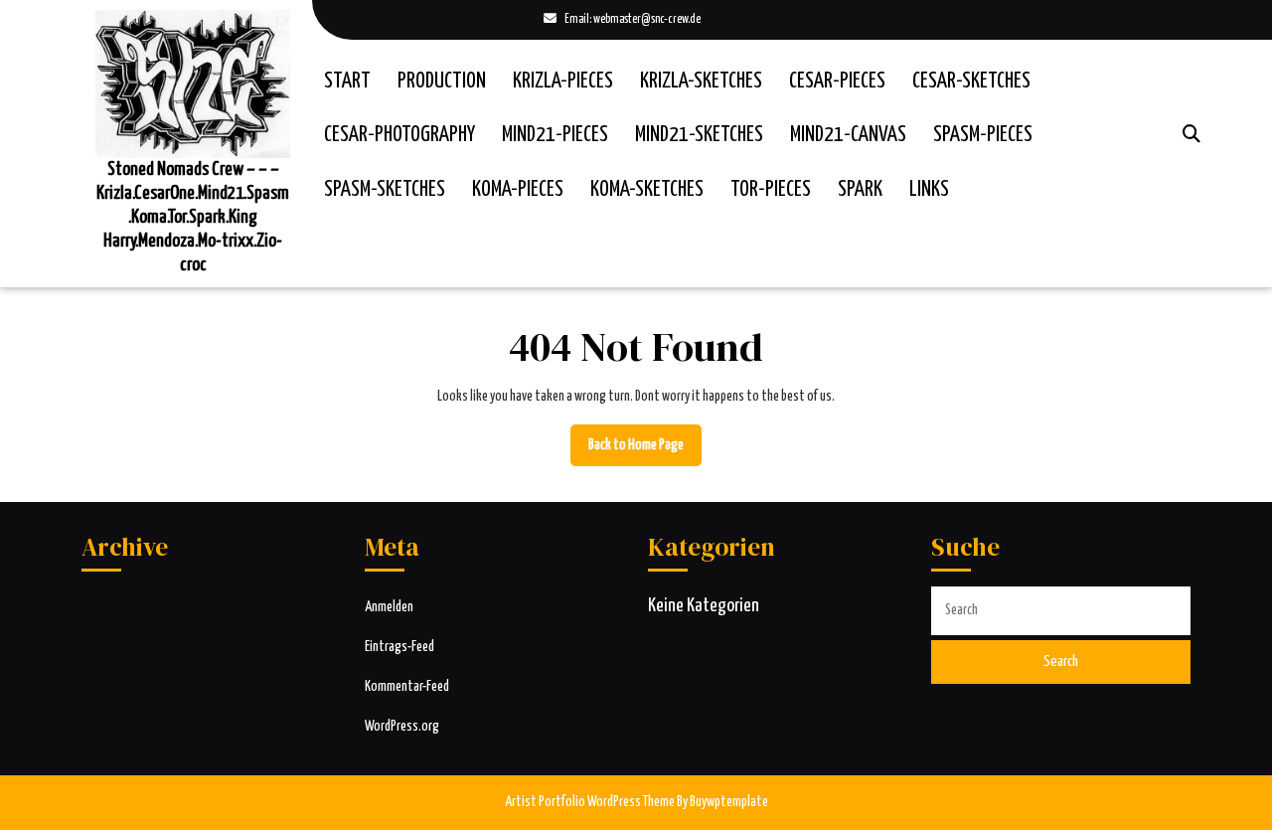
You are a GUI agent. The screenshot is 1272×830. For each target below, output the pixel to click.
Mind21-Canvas (848, 135)
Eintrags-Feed (399, 647)
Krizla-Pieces (563, 81)
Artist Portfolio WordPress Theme (590, 802)
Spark (860, 190)
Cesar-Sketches (971, 81)
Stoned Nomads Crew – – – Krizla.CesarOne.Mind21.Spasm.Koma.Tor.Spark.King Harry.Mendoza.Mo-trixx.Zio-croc (192, 217)
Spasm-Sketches (384, 190)
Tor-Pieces (770, 190)
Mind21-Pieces (555, 135)
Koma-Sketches (647, 190)
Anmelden (389, 607)
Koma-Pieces (517, 190)
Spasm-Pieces (983, 135)
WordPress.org (402, 727)
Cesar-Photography (399, 135)
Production (442, 81)
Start (347, 81)
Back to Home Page (645, 452)
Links (929, 190)
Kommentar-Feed (407, 687)
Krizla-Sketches (701, 81)
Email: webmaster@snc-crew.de (622, 21)
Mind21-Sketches (699, 135)
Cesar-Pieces (837, 81)
